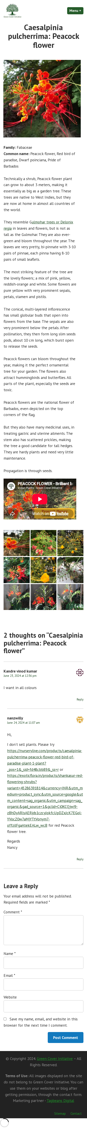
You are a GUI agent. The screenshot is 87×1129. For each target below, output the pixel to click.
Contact (76, 1113)
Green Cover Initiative (55, 1058)
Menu (76, 10)
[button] (17, 543)
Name (9, 953)
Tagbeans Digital (60, 1100)
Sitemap (60, 1113)
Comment (13, 912)
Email (9, 975)
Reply (80, 699)
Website (10, 997)
